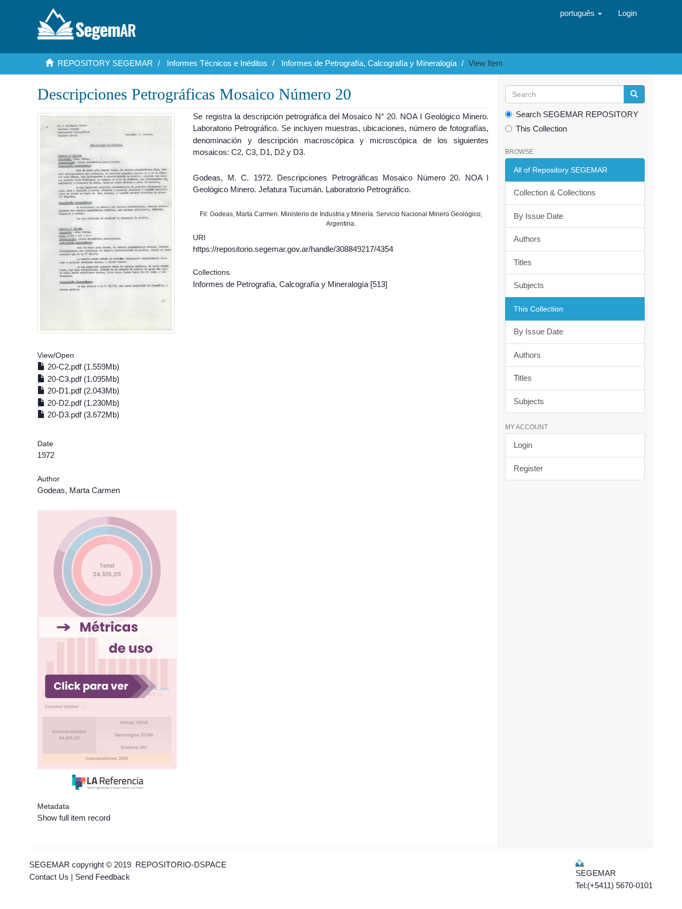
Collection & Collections (555, 192)
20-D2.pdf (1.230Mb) (82, 402)
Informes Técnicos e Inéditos (217, 63)
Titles (523, 262)
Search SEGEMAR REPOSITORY (577, 114)
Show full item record (73, 817)
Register (528, 468)
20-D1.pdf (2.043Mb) (82, 390)
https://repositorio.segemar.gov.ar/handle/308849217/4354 (293, 248)
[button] (581, 13)
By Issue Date (538, 215)
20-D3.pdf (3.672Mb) (82, 414)
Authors (527, 238)
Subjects (529, 285)
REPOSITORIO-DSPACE (180, 864)
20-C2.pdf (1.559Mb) (82, 366)
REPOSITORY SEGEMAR (105, 63)
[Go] (634, 94)
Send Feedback (102, 876)
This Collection (541, 128)
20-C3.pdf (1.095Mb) (82, 378)
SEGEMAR (49, 864)
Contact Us (49, 876)
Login (523, 444)
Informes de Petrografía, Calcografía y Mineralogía (369, 63)
